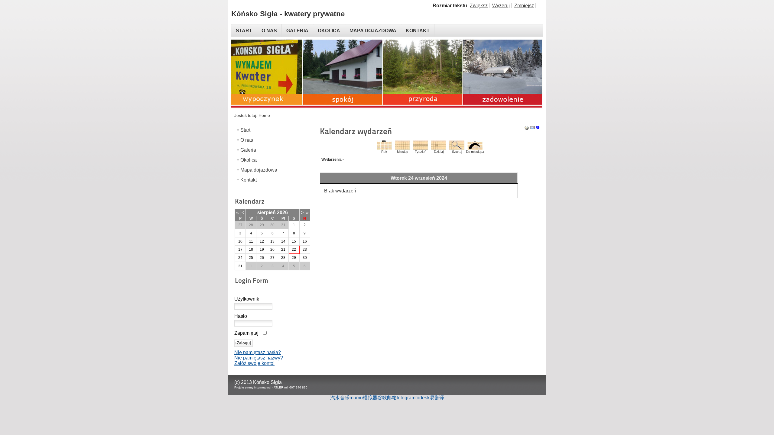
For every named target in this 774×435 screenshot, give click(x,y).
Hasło (240, 316)
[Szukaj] (456, 148)
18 (251, 249)
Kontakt (248, 179)
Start (245, 130)
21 (283, 249)
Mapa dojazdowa (258, 169)
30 (305, 258)
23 (305, 249)
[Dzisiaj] (438, 148)
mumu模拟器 (363, 397)
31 (240, 266)
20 (272, 249)
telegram (406, 397)
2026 (282, 212)
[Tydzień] (420, 148)
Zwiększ (479, 5)
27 (272, 258)
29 (294, 258)
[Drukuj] (526, 128)
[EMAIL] (532, 128)
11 (251, 241)
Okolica (248, 160)
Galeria (248, 150)
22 (294, 249)
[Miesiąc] (402, 148)
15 (294, 241)
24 (240, 258)
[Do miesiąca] (475, 148)
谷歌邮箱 (387, 397)
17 (240, 249)
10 (240, 241)
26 (262, 258)
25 (251, 258)
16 (305, 241)
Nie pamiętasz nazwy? (258, 357)
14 (283, 241)
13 (272, 241)
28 (283, 258)
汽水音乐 (340, 397)
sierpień (266, 212)
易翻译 (437, 397)
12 (262, 241)
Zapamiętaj (246, 333)
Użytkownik (246, 298)
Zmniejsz (524, 5)
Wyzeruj (501, 5)
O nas (246, 140)
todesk (422, 397)
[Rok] (384, 148)
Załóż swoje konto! (254, 363)
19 (262, 249)
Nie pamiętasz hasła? (257, 352)
